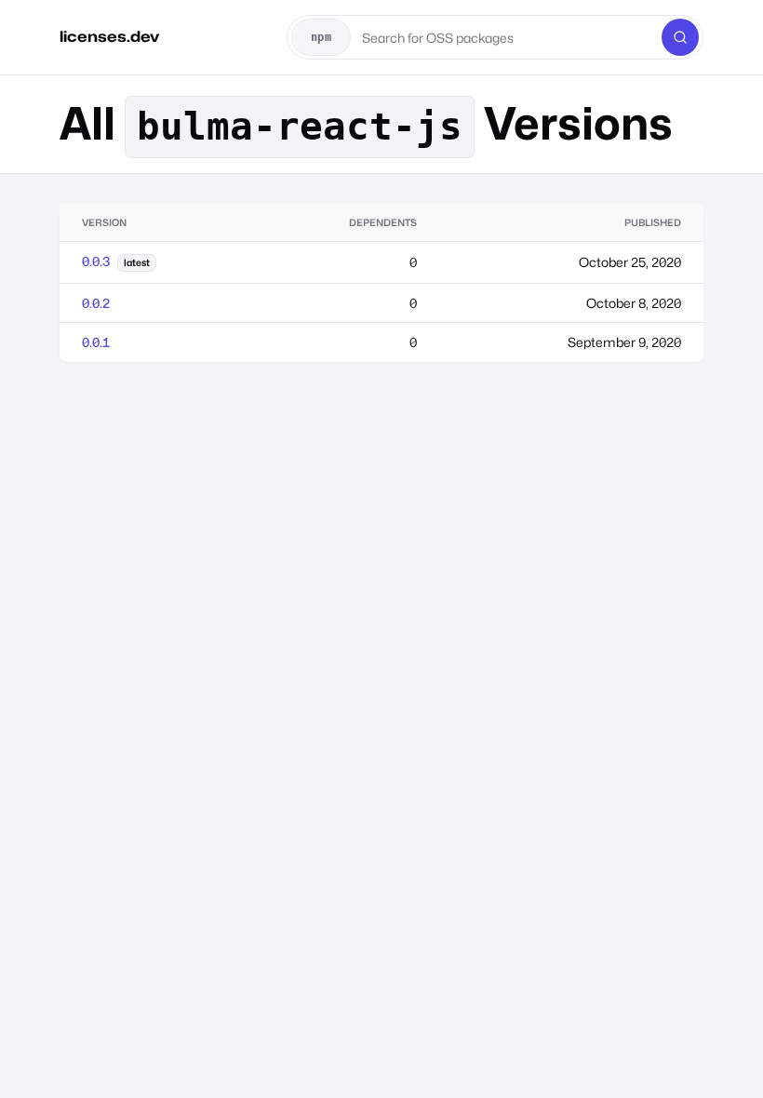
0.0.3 (96, 261)
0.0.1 (96, 342)
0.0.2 (96, 303)
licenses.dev (109, 37)
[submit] (680, 37)
